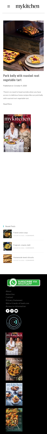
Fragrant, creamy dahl (21, 245)
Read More (7, 104)
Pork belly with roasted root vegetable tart (21, 77)
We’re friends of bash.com (17, 303)
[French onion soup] (7, 234)
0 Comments (30, 235)
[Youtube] (16, 311)
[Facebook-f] (8, 311)
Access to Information (16, 306)
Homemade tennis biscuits (23, 257)
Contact (9, 297)
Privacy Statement (14, 300)
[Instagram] (12, 311)
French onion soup (20, 233)
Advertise (10, 294)
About (8, 291)
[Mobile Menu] (9, 6)
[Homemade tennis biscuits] (7, 258)
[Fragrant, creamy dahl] (7, 246)
